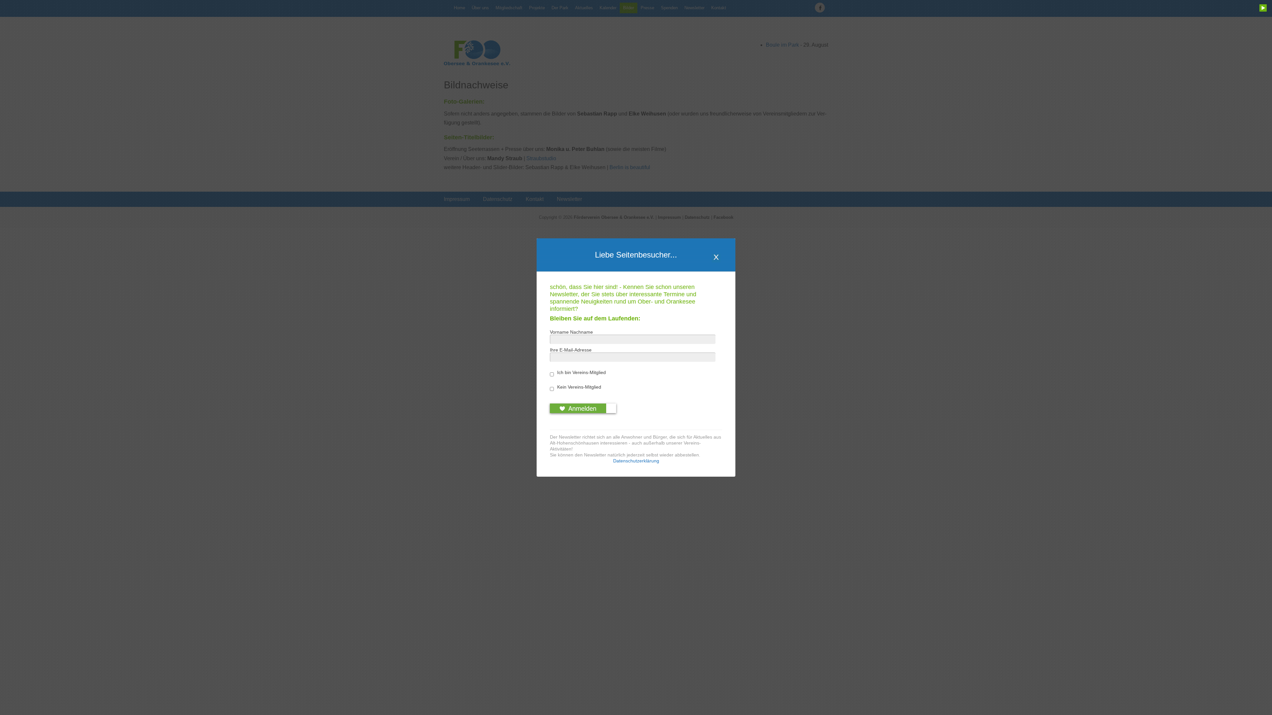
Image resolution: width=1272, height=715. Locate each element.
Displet (637, 485)
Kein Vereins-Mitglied (579, 387)
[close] (716, 258)
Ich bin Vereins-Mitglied (581, 372)
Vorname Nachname (571, 332)
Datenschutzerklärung (636, 460)
